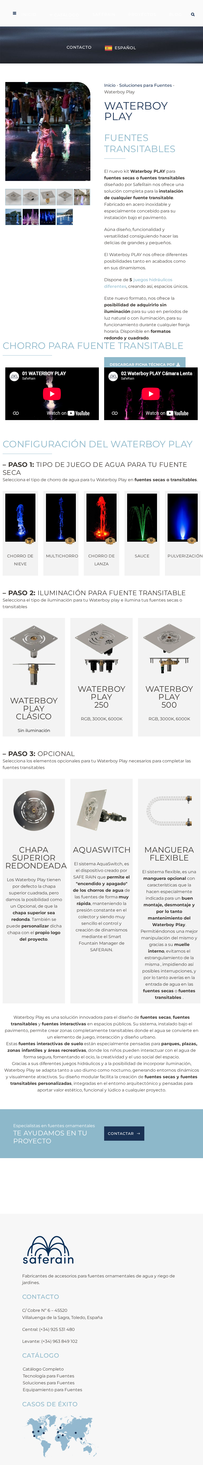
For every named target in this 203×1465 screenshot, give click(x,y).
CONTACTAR (121, 1133)
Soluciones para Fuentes (145, 85)
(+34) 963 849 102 (59, 1341)
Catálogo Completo (43, 1369)
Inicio (110, 85)
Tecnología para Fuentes (48, 1375)
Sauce (142, 555)
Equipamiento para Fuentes (52, 1389)
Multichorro (62, 555)
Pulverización (185, 555)
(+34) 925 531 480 (57, 1329)
